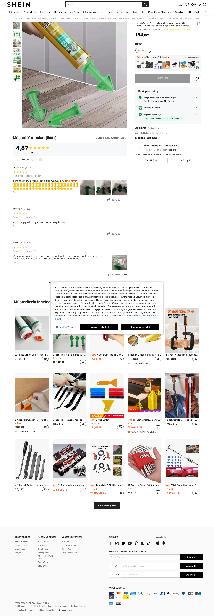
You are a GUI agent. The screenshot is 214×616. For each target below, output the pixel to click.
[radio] (143, 50)
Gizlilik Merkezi (21, 606)
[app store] (158, 545)
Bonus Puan (67, 549)
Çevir (15, 192)
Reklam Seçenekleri (46, 610)
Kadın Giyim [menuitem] (45, 12)
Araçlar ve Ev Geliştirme (29, 18)
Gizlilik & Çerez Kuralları (41, 606)
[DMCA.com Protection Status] (118, 603)
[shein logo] (18, 4)
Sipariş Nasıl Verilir (46, 553)
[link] (186, 4)
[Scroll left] (201, 12)
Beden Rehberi (44, 562)
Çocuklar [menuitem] (125, 12)
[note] (139, 363)
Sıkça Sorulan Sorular (71, 553)
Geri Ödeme (43, 549)
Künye (31, 610)
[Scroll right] (205, 12)
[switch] (39, 159)
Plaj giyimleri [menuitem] (60, 12)
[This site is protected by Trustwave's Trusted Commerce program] (111, 603)
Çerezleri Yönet (61, 606)
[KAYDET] (197, 78)
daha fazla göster (107, 505)
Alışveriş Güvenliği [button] (152, 115)
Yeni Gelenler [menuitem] (30, 12)
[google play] (164, 545)
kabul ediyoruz (117, 588)
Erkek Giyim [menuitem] (112, 12)
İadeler (41, 545)
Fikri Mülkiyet (20, 610)
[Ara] (145, 4)
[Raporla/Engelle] (125, 200)
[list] (130, 543)
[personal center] (180, 4)
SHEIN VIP (42, 566)
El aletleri (53, 18)
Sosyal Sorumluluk (23, 545)
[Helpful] (109, 200)
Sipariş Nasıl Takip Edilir (46, 557)
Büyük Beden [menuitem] (138, 12)
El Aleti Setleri (65, 18)
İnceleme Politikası (23, 153)
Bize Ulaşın (66, 541)
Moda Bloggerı (21, 549)
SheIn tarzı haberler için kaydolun (128, 551)
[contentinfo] (156, 595)
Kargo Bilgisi (43, 541)
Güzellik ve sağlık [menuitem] (183, 12)
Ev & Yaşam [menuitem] (74, 12)
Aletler (44, 18)
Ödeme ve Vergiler (69, 545)
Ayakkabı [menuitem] (199, 12)
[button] (199, 4)
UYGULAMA (161, 537)
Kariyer (18, 553)
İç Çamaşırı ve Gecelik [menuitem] (93, 12)
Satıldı (162, 78)
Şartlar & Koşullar (78, 606)
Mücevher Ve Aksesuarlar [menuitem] (160, 12)
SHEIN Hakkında (22, 541)
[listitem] (141, 64)
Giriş (15, 18)
